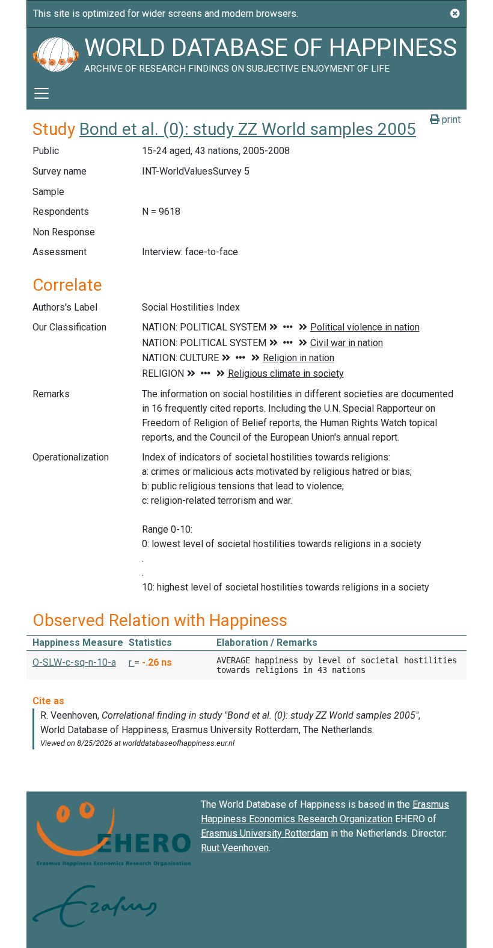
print (450, 119)
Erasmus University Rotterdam (264, 833)
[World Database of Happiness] (55, 52)
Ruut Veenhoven (235, 848)
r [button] (131, 662)
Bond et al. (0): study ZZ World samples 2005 (247, 129)
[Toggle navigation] (41, 93)
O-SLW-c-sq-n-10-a (74, 662)
